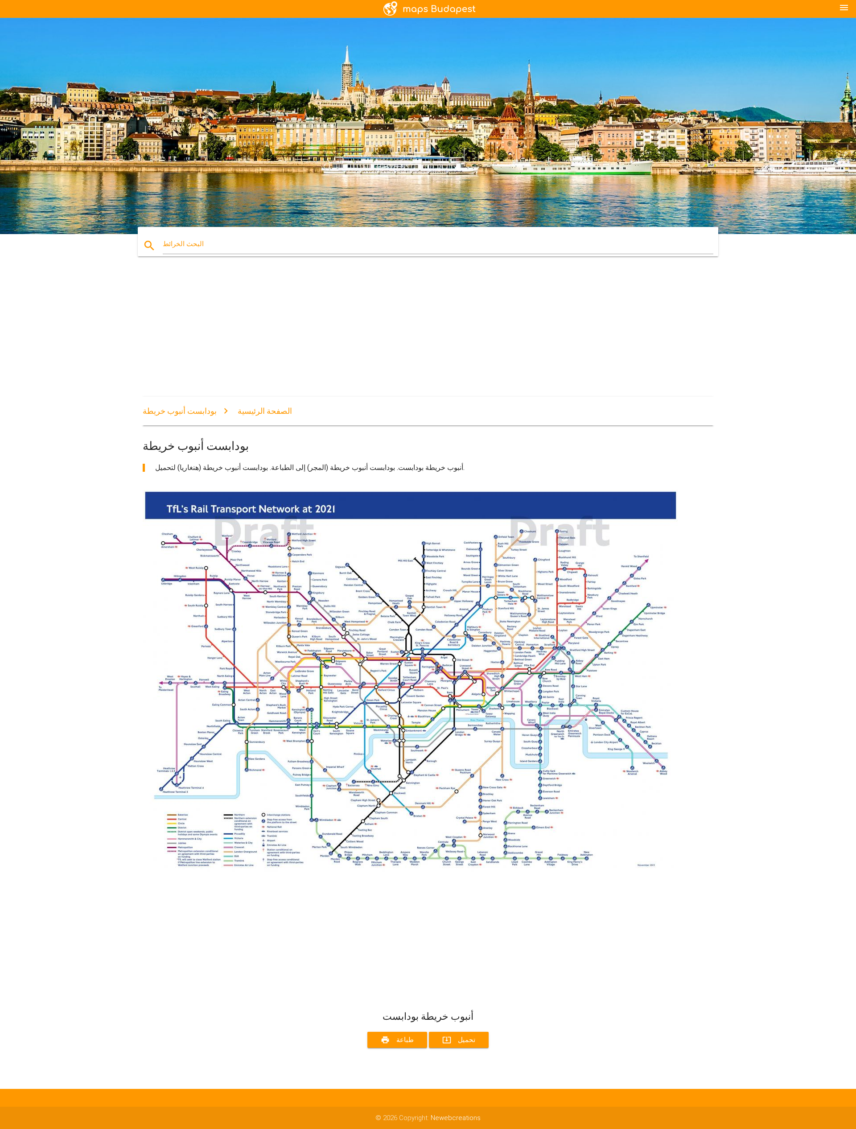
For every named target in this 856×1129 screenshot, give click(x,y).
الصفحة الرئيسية (265, 411)
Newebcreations (456, 1118)
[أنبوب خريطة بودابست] (410, 869)
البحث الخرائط (183, 244)
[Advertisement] (410, 334)
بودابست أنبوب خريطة (180, 411)
